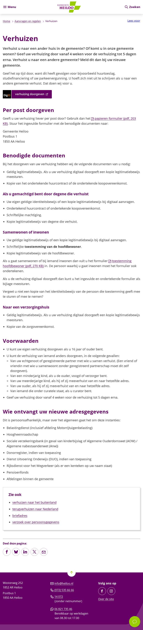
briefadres (19, 515)
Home (6, 21)
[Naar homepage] (70, 7)
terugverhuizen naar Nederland (35, 509)
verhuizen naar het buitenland (34, 502)
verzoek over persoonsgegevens (35, 522)
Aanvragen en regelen (28, 21)
